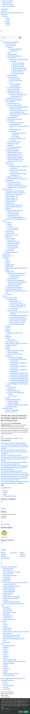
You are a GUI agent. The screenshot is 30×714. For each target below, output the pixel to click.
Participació (6, 668)
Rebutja (20, 711)
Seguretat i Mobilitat (8, 663)
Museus (5, 666)
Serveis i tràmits (5, 581)
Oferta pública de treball (10, 496)
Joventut (5, 670)
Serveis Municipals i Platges (10, 673)
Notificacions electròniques (10, 596)
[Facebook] (9, 12)
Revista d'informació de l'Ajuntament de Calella (16, 631)
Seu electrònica (7, 568)
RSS (4, 640)
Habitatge (6, 656)
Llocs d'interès (7, 617)
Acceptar (26, 711)
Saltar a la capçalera (7, 1)
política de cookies (14, 709)
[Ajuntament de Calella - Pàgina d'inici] (10, 33)
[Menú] (1, 40)
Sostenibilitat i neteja (9, 675)
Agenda (5, 492)
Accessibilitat (6, 689)
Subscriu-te (4, 537)
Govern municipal (8, 570)
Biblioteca (6, 647)
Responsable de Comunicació (11, 637)
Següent (7, 524)
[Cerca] (20, 38)
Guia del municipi (8, 616)
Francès (8, 25)
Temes (2, 644)
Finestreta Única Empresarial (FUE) (12, 603)
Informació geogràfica (9, 619)
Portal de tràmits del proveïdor (11, 602)
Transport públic (7, 610)
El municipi (6, 607)
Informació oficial (8, 574)
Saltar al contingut (7, 2)
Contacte (3, 11)
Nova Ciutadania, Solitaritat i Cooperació (14, 661)
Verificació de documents (10, 598)
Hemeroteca (6, 642)
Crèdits (5, 682)
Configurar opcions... (6, 711)
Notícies (5, 490)
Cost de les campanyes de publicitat (13, 638)
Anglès (7, 21)
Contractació (6, 577)
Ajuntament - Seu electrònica (9, 567)
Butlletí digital (7, 630)
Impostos (5, 600)
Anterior (3, 524)
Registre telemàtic (8, 588)
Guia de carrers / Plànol (9, 612)
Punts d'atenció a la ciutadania (11, 586)
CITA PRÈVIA (4, 9)
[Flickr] (15, 12)
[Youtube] (20, 12)
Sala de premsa (7, 633)
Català (7, 18)
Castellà (8, 20)
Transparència (7, 579)
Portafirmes (6, 595)
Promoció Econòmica (9, 645)
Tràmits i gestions (8, 589)
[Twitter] (3, 12)
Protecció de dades (8, 685)
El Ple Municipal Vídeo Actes (10, 635)
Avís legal (5, 687)
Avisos (5, 494)
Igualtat (5, 672)
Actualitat (3, 621)
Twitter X (14, 552)
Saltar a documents (7, 4)
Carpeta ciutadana (8, 591)
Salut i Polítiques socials (9, 659)
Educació (5, 652)
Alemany (8, 23)
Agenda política (7, 628)
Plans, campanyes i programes (11, 572)
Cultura (5, 649)
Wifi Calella (6, 614)
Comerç (5, 658)
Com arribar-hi (7, 609)
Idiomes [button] (5, 16)
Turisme (5, 665)
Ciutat (2, 605)
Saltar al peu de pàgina (8, 6)
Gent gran (6, 651)
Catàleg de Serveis (8, 593)
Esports (5, 654)
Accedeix (3, 508)
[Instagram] (4, 14)
